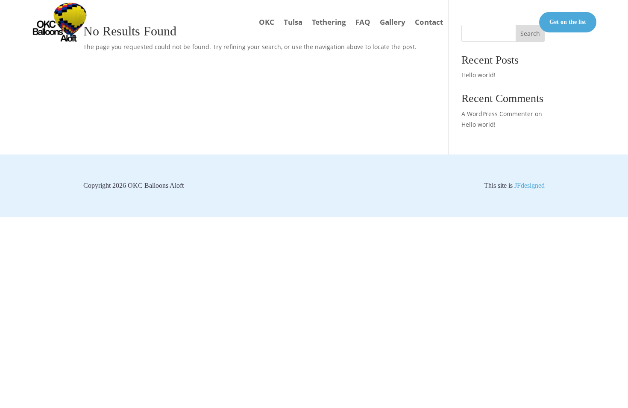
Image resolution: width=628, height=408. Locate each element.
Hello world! (478, 75)
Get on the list (567, 22)
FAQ (362, 22)
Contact (429, 22)
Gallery (392, 22)
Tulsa (293, 22)
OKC (266, 22)
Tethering (329, 22)
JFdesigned (529, 185)
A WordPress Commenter (497, 114)
